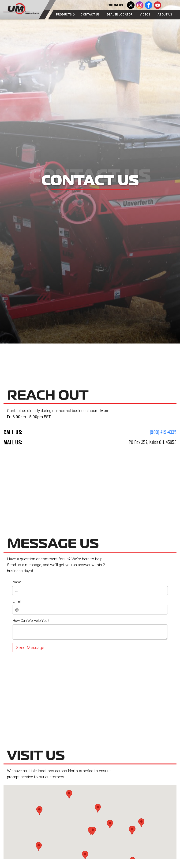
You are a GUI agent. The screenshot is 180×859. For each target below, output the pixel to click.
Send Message (30, 647)
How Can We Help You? (31, 620)
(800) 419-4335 (163, 432)
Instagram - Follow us (139, 5)
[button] (110, 824)
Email (17, 601)
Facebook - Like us (148, 5)
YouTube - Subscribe (157, 5)
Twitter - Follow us (131, 5)
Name (17, 582)
